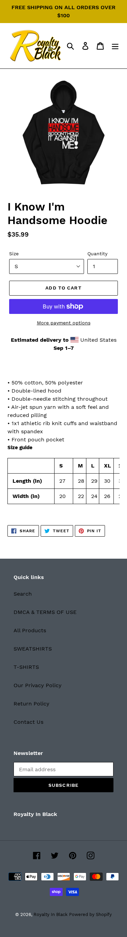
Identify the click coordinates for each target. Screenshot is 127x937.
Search (23, 594)
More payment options (63, 322)
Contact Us (28, 722)
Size (14, 253)
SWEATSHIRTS (33, 648)
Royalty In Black (50, 914)
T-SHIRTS (26, 667)
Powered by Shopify (90, 914)
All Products (30, 630)
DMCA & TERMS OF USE (45, 612)
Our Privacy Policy (38, 685)
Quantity (97, 253)
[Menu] (115, 46)
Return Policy (31, 703)
